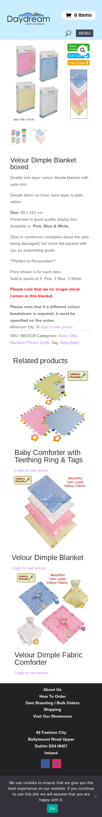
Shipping (52, 709)
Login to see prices (56, 327)
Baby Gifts (68, 335)
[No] (95, 796)
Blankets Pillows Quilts (30, 342)
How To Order (52, 696)
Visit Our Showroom (52, 716)
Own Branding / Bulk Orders (53, 703)
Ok (52, 808)
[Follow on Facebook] (45, 763)
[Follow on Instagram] (56, 763)
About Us (52, 690)
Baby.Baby (69, 342)
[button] (83, 50)
